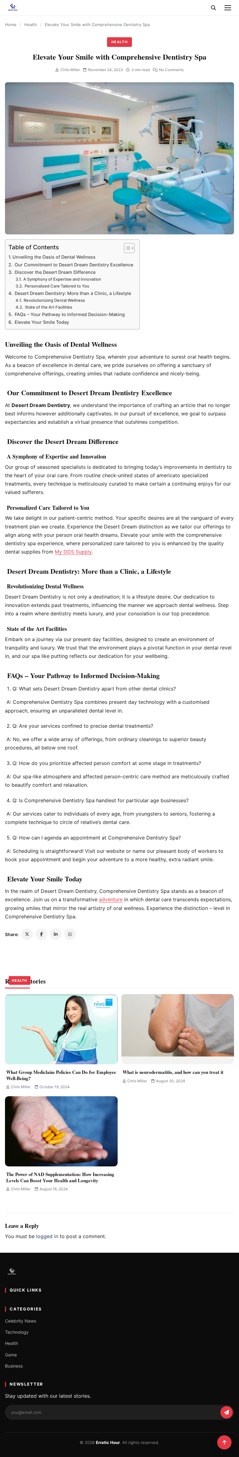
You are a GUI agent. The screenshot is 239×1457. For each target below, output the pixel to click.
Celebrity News (20, 1321)
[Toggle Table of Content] (126, 248)
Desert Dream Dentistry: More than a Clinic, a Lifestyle (72, 293)
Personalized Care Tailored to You (56, 285)
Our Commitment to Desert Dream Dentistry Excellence (73, 264)
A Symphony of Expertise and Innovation (61, 279)
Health (30, 24)
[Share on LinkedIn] (56, 934)
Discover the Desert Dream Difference (54, 272)
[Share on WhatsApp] (70, 934)
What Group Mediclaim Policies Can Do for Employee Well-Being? (61, 1075)
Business (14, 1366)
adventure (111, 899)
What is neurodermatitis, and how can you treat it (173, 1072)
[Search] (213, 8)
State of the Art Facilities (48, 307)
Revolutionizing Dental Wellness (54, 300)
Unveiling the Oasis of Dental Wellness (54, 257)
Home (10, 24)
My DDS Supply (73, 552)
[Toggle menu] (228, 8)
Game (11, 1354)
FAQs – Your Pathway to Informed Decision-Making (69, 314)
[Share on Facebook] (41, 934)
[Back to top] (224, 1442)
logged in (47, 1236)
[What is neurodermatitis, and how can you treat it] (177, 1029)
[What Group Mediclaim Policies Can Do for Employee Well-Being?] (61, 1029)
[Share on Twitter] (27, 934)
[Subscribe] (226, 1412)
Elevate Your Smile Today (41, 322)
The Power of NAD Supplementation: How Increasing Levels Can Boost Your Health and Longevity (60, 1177)
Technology (17, 1332)
